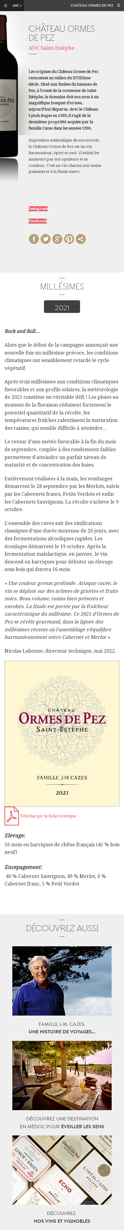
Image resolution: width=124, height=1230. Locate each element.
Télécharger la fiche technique (48, 816)
